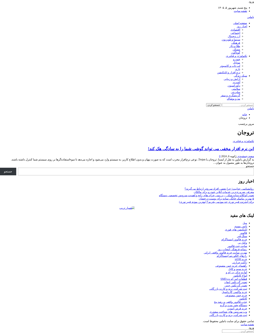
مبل (245, 223)
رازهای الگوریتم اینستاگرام (232, 255)
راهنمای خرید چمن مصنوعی (231, 265)
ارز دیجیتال (234, 36)
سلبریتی (235, 92)
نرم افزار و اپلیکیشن (228, 72)
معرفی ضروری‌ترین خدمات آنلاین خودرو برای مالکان (224, 192)
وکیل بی (242, 242)
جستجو (250, 166)
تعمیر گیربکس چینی (235, 285)
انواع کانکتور (240, 275)
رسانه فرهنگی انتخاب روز (232, 249)
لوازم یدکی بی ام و (236, 272)
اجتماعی (235, 33)
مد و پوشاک (233, 98)
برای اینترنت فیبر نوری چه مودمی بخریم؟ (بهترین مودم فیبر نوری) (216, 201)
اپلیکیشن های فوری (236, 229)
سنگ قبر (242, 236)
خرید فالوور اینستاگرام (234, 239)
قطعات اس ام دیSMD (233, 278)
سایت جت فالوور (237, 246)
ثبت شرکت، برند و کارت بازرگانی (228, 288)
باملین (250, 17)
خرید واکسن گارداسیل (234, 292)
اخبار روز (242, 26)
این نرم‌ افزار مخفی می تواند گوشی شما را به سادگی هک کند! (201, 148)
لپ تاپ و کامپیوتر (230, 65)
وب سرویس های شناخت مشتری (228, 311)
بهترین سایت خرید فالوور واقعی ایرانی (225, 252)
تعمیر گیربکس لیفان (235, 282)
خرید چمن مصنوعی (236, 295)
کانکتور (243, 298)
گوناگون (235, 52)
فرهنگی (235, 42)
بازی (237, 69)
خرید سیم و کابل (237, 269)
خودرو (236, 59)
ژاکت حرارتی (239, 262)
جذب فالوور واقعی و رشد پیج (230, 301)
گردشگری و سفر (230, 95)
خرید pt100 (241, 259)
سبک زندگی (240, 75)
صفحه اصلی (240, 23)
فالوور (243, 232)
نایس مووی (240, 226)
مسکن (236, 49)
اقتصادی (235, 29)
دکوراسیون (234, 85)
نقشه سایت (240, 11)
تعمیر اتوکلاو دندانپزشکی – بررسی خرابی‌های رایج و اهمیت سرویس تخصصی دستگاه (206, 195)
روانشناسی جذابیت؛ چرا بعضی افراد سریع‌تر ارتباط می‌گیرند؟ (219, 188)
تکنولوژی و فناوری (236, 56)
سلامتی (236, 88)
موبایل (236, 62)
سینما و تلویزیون (231, 39)
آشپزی (236, 82)
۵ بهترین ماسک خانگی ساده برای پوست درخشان (226, 198)
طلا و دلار (234, 46)
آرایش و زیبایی (232, 79)
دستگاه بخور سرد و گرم (233, 305)
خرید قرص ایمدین (237, 308)
